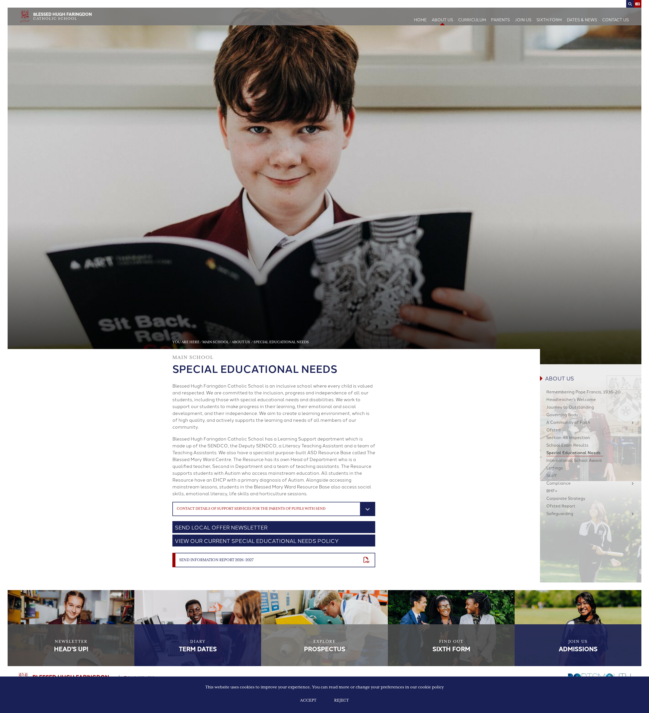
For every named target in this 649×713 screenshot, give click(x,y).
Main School (215, 342)
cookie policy (431, 687)
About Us (241, 342)
